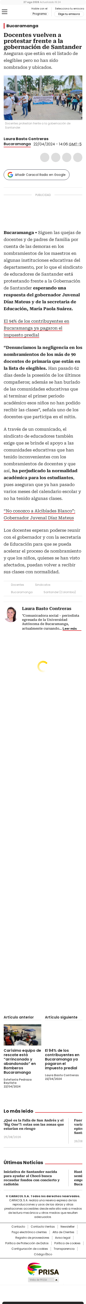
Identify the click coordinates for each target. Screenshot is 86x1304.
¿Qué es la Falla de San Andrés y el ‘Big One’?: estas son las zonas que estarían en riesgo (34, 1124)
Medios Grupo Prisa (43, 1280)
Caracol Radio (22, 12)
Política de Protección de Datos (27, 1243)
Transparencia (64, 1249)
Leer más (70, 628)
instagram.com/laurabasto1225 (57, 139)
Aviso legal (62, 1238)
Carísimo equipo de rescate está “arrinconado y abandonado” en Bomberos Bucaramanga (22, 1061)
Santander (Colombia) (60, 592)
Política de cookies (67, 1243)
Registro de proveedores (32, 1238)
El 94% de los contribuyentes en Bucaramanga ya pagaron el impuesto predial (36, 328)
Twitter (55, 157)
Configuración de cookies (29, 1249)
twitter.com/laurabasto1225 (51, 139)
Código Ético (43, 1254)
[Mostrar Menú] (4, 11)
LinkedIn (66, 157)
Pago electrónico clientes (29, 1232)
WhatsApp (77, 157)
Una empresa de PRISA (43, 1268)
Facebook (44, 157)
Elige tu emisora (69, 14)
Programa (40, 13)
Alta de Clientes (63, 1232)
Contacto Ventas (43, 1227)
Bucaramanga (22, 26)
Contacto (18, 1227)
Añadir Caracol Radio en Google (40, 174)
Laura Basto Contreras (26, 138)
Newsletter (68, 1227)
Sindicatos (42, 585)
